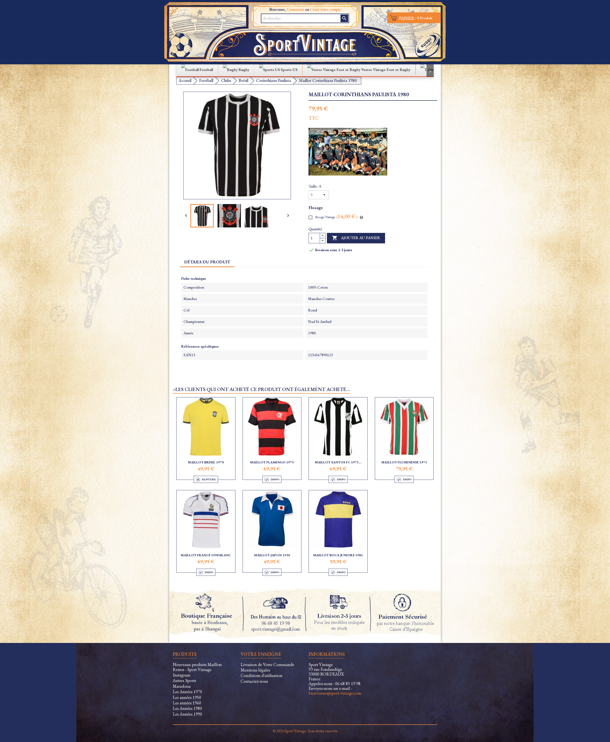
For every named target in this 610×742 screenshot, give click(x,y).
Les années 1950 (187, 697)
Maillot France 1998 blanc (206, 555)
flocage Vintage (336, 217)
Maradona (182, 686)
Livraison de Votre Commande (267, 664)
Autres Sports (184, 680)
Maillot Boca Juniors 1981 (338, 555)
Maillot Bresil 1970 (206, 462)
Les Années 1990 (187, 714)
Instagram (181, 675)
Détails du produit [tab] (207, 262)
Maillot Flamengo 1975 (272, 462)
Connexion (295, 9)
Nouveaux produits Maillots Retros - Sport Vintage (197, 667)
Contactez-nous (254, 681)
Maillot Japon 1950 (272, 555)
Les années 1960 (187, 703)
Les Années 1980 (187, 708)
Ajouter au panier (356, 238)
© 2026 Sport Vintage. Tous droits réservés (305, 730)
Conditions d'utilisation (261, 675)
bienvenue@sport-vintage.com (335, 693)
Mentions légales (255, 670)
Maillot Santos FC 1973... (338, 462)
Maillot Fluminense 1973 (404, 462)
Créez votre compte (325, 9)
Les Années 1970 (187, 691)
